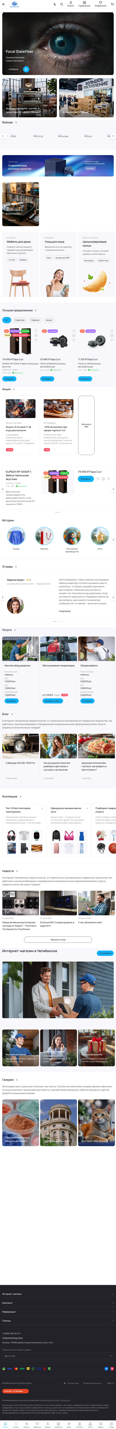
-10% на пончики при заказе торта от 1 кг (55, 428)
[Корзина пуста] (112, 4)
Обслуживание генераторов (58, 665)
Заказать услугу (53, 700)
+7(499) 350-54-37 (11, 1333)
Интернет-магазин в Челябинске (29, 950)
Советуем (19, 320)
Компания (7, 1302)
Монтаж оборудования (17, 665)
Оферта (110, 1383)
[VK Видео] (112, 1368)
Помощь (6, 1320)
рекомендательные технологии (56, 1400)
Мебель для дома (19, 242)
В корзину (9, 378)
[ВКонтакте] (106, 1368)
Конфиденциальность (92, 1383)
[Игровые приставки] (58, 166)
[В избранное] (36, 330)
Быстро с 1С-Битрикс (14, 1391)
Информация (8, 1311)
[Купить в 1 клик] (36, 339)
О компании (105, 953)
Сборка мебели (89, 665)
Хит (6, 320)
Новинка (35, 320)
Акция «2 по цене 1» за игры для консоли (18, 428)
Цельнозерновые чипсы (95, 244)
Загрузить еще (86, 425)
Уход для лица (54, 242)
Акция (49, 320)
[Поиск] (61, 4)
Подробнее (65, 611)
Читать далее (62, 1412)
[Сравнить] (36, 335)
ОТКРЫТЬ (13, 69)
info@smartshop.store (12, 1338)
